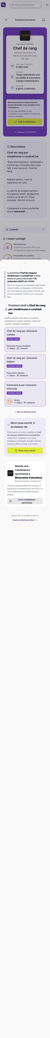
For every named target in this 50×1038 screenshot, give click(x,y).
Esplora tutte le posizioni (23, 520)
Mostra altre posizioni (26, 412)
